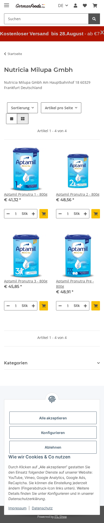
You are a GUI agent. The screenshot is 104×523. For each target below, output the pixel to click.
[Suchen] (94, 18)
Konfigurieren (53, 432)
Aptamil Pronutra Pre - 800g (75, 284)
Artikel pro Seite (59, 107)
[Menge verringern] (8, 213)
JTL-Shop (61, 516)
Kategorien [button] (16, 363)
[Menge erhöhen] (33, 213)
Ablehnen (53, 447)
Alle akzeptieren (53, 418)
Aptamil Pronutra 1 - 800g (25, 194)
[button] (75, 6)
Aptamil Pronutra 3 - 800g (25, 281)
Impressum (17, 508)
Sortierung (20, 107)
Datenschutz (42, 508)
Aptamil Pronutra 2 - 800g (77, 194)
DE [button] (60, 5)
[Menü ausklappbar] (6, 3)
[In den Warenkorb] (43, 213)
